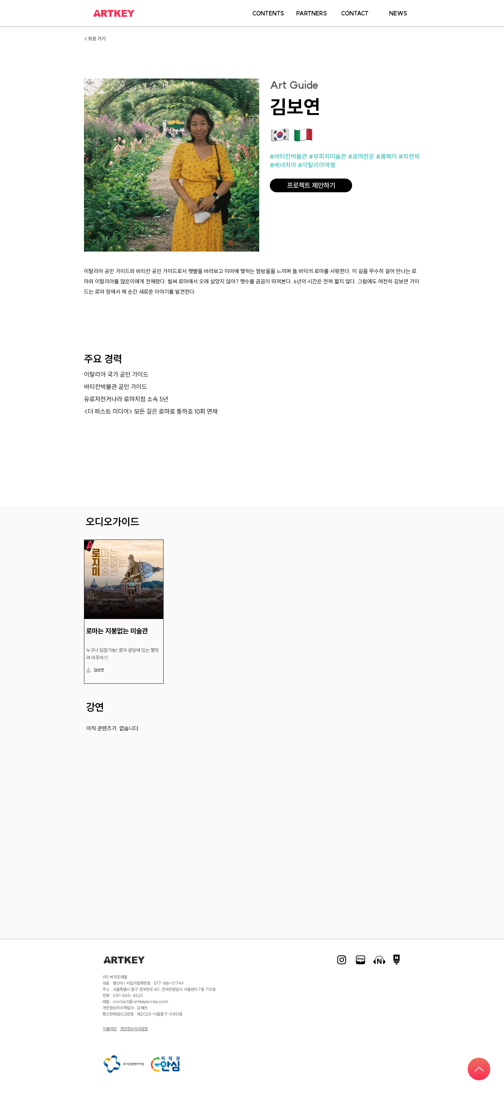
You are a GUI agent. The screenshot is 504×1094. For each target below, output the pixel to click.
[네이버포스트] (398, 960)
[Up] (479, 1069)
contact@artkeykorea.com (141, 1001)
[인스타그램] (342, 960)
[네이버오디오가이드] (379, 960)
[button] (268, 13)
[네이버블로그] (361, 960)
